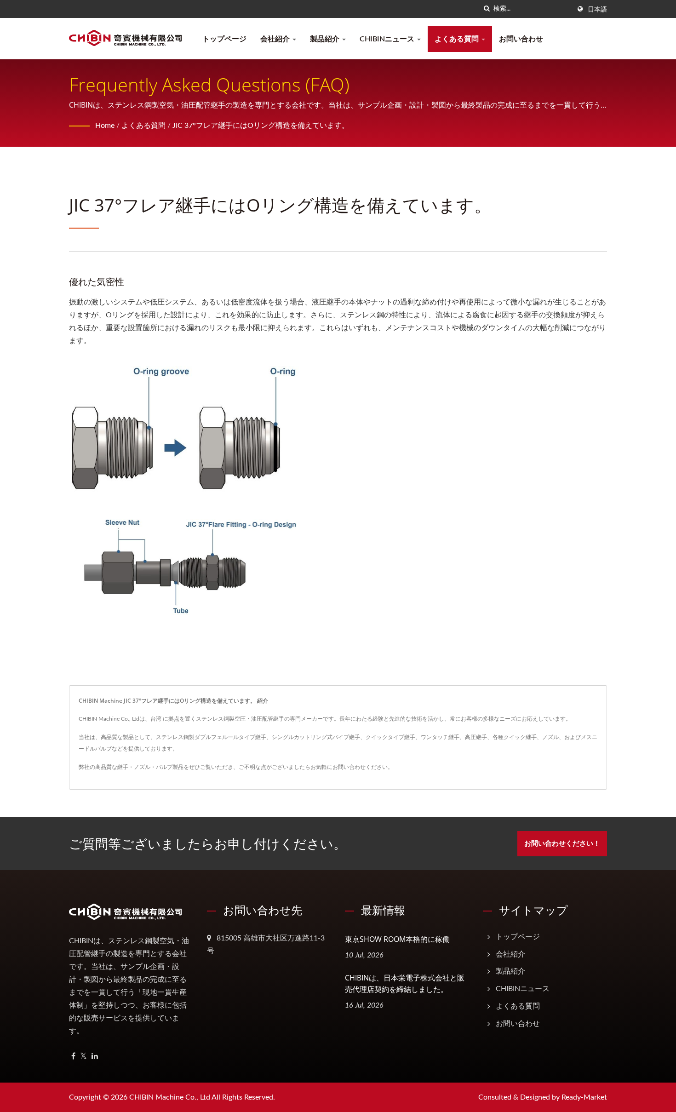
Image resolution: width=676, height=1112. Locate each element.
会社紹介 (276, 39)
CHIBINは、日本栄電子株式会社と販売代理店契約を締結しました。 (404, 983)
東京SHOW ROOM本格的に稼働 (397, 939)
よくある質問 (458, 39)
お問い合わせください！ (562, 843)
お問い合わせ (521, 39)
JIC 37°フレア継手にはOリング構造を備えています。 (260, 125)
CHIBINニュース (388, 39)
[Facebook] (73, 1056)
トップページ (224, 39)
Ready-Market (584, 1097)
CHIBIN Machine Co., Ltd (169, 1097)
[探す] (486, 9)
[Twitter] (83, 1056)
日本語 (597, 9)
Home (105, 125)
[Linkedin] (95, 1056)
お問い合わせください (360, 767)
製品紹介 (325, 39)
